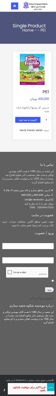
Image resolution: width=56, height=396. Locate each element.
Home (28, 30)
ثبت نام (34, 298)
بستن (50, 387)
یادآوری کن (46, 280)
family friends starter (31, 130)
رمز (52, 254)
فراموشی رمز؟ (46, 298)
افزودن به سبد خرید (28, 120)
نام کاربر (49, 240)
